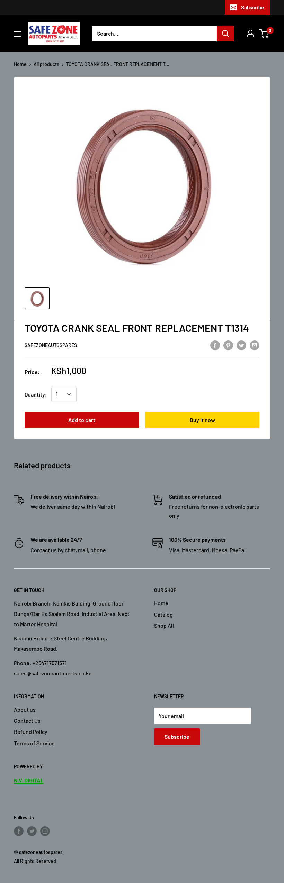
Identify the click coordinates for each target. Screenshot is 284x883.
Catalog (163, 614)
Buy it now (202, 420)
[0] (264, 33)
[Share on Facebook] (215, 344)
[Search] (225, 33)
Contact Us (27, 720)
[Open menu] (17, 34)
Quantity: (36, 394)
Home (20, 64)
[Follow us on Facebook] (19, 831)
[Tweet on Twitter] (241, 344)
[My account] (250, 33)
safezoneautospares (51, 345)
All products (46, 64)
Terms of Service (34, 743)
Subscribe (252, 7)
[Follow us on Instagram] (45, 831)
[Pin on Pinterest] (228, 344)
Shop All (164, 625)
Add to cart (81, 420)
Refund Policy (30, 731)
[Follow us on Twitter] (32, 831)
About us (25, 709)
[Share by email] (254, 344)
